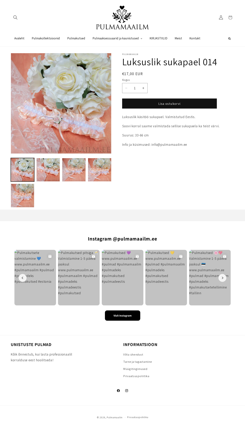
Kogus (126, 80)
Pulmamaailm (114, 417)
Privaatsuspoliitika (136, 376)
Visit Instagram (123, 315)
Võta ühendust (133, 355)
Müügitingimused (135, 369)
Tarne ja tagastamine (137, 362)
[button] (15, 17)
